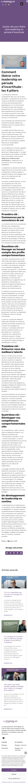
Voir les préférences (14, 778)
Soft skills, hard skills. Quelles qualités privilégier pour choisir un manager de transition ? (14, 687)
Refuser (14, 774)
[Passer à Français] (2, 5)
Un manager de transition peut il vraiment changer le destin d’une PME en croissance (13, 639)
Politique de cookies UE (7, 782)
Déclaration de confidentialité (19, 782)
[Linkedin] (3, 738)
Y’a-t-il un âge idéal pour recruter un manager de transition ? (13, 594)
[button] (25, 753)
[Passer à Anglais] (5, 5)
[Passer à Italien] (8, 5)
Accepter (14, 770)
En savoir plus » (8, 615)
